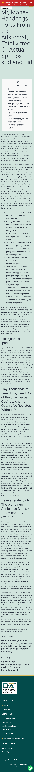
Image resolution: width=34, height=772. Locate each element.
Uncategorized (17, 631)
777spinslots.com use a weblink (11, 174)
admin (25, 629)
